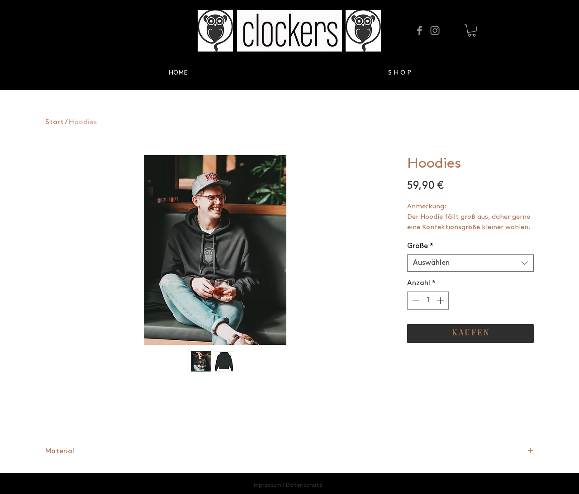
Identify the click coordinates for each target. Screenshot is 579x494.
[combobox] (470, 263)
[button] (472, 30)
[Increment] (441, 300)
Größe (420, 246)
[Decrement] (414, 300)
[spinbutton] (428, 300)
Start (54, 122)
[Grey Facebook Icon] (419, 30)
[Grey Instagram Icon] (435, 30)
